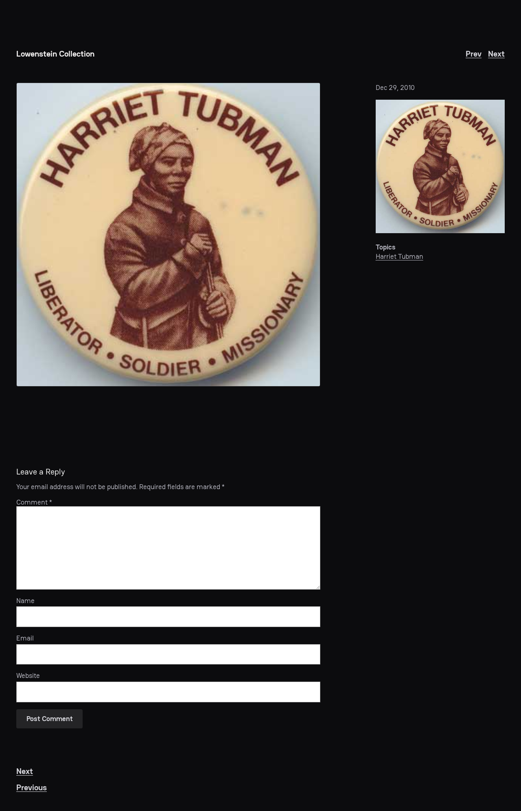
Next (496, 53)
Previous (31, 787)
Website (28, 675)
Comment (34, 502)
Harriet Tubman (399, 256)
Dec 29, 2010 (395, 87)
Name (25, 601)
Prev (474, 53)
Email (25, 638)
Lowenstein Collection (55, 53)
